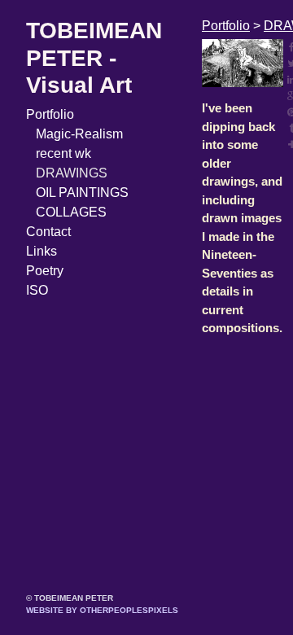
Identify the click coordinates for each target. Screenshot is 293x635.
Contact (48, 232)
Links (41, 251)
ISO (37, 290)
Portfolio (50, 114)
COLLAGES (71, 212)
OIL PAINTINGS (82, 192)
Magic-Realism (79, 134)
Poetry (44, 271)
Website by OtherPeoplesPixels (102, 610)
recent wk (63, 153)
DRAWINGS (71, 173)
